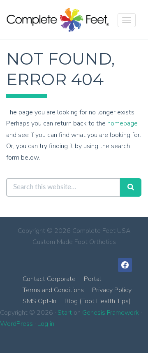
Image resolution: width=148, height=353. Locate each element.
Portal (92, 278)
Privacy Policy (112, 290)
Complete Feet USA (57, 19)
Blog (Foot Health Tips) (98, 301)
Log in (45, 323)
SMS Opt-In (39, 301)
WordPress (16, 323)
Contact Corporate (49, 278)
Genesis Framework (110, 312)
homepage (122, 123)
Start (65, 312)
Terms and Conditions (53, 290)
